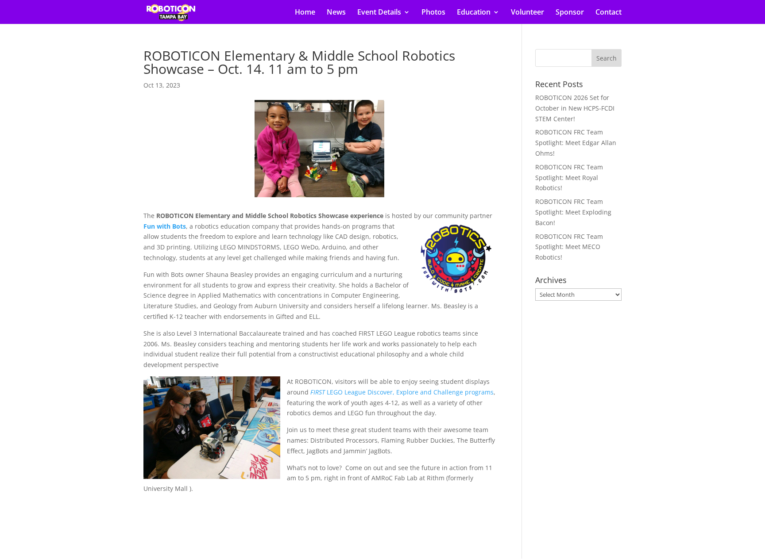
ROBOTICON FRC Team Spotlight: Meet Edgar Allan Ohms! (575, 142)
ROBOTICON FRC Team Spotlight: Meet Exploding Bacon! (573, 212)
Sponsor (570, 13)
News (336, 13)
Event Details (379, 13)
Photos (433, 13)
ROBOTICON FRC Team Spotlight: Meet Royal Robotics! (569, 177)
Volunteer (527, 13)
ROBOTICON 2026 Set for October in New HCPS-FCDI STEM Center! (574, 108)
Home (305, 13)
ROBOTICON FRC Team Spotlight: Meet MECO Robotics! (569, 247)
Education (474, 13)
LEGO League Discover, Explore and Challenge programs (402, 392)
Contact (608, 13)
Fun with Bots (164, 226)
